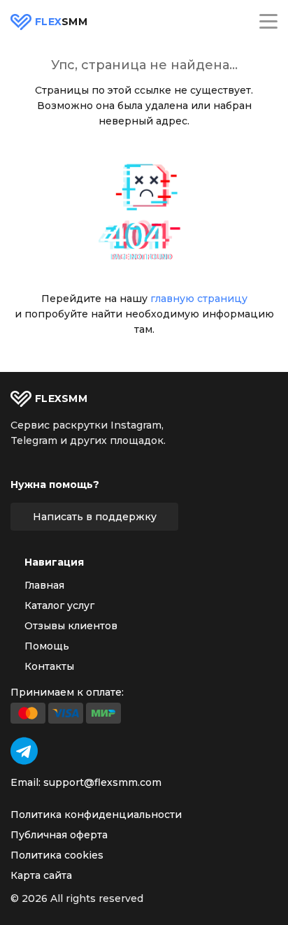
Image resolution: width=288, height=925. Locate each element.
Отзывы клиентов (70, 626)
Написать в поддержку (95, 517)
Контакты (49, 666)
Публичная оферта (59, 835)
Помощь (46, 646)
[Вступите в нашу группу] (24, 751)
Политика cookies (56, 855)
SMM (61, 22)
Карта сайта (41, 875)
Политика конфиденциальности (96, 814)
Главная (44, 585)
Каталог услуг (59, 605)
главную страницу (198, 298)
